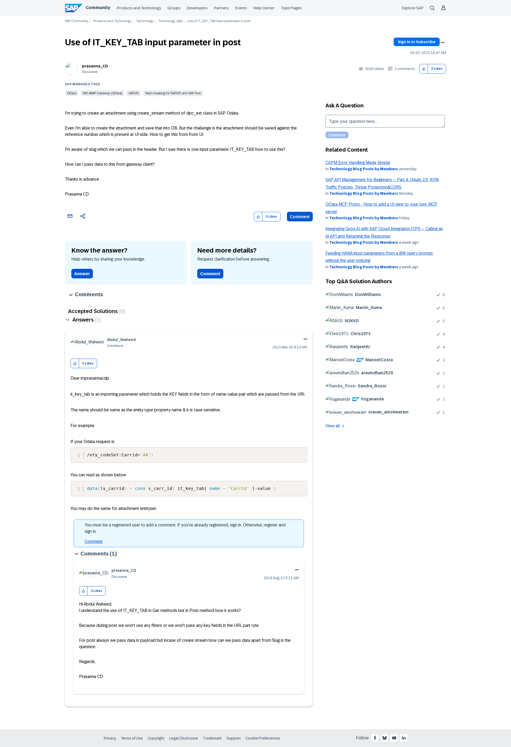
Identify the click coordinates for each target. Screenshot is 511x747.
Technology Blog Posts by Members (363, 169)
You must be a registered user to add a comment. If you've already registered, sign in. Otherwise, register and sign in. (185, 528)
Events (241, 8)
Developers (197, 8)
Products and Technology (139, 8)
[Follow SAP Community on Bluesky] (384, 738)
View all (332, 426)
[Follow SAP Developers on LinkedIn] (404, 738)
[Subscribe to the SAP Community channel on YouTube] (394, 738)
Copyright (156, 738)
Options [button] (442, 42)
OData (71, 93)
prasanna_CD (95, 66)
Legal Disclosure (183, 738)
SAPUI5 (134, 93)
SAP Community (76, 21)
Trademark (212, 738)
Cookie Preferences (263, 738)
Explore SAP (412, 8)
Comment (300, 216)
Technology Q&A (170, 21)
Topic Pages (291, 8)
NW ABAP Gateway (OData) (102, 93)
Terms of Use (132, 738)
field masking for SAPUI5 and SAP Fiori (173, 93)
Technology (144, 21)
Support (233, 738)
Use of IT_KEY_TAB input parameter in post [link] (218, 21)
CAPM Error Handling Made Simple (357, 162)
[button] (424, 69)
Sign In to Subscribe (416, 42)
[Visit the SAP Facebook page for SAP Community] (375, 738)
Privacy (110, 738)
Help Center (263, 8)
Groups (173, 8)
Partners (221, 8)
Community (98, 7)
